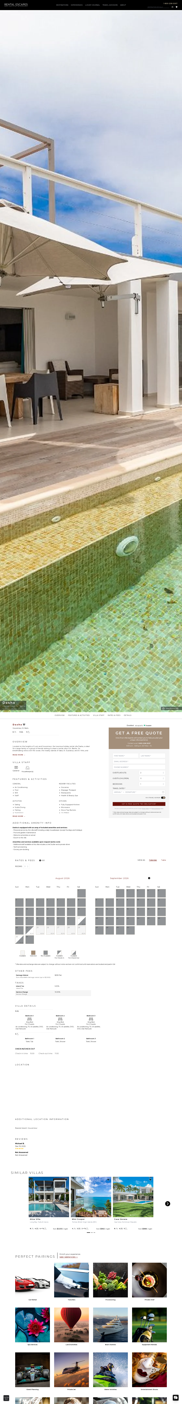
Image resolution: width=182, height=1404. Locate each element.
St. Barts (20, 706)
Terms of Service (156, 808)
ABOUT (123, 5)
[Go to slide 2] (47, 1215)
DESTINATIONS (62, 5)
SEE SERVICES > (69, 1257)
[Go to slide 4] (50, 1215)
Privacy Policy (145, 808)
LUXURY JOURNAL (92, 5)
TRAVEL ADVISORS (110, 5)
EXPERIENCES (77, 5)
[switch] (163, 798)
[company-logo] (16, 5)
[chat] (176, 1398)
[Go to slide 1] (88, 1215)
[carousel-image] (49, 1197)
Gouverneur (9, 706)
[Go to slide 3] (91, 1215)
